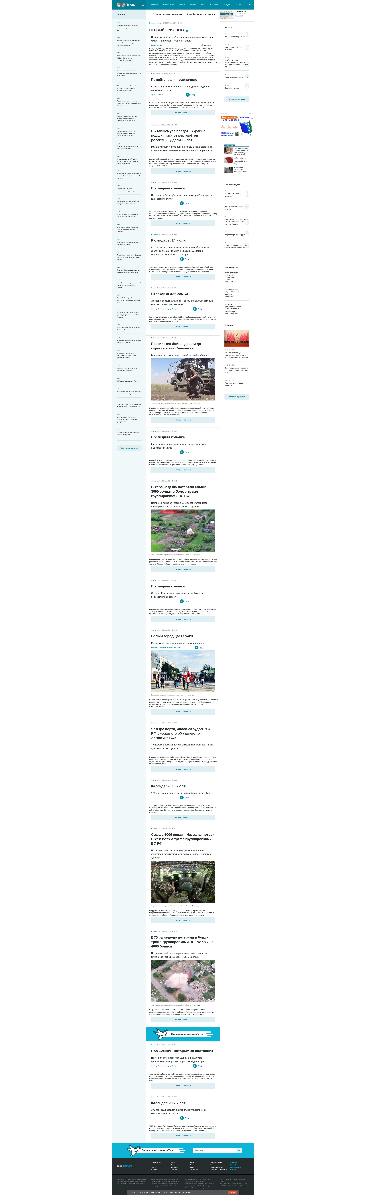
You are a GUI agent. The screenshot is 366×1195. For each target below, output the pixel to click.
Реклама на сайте (216, 1162)
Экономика (174, 1167)
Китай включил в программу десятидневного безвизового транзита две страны (126, 355)
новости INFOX (230, 145)
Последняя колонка (168, 188)
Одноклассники (235, 1167)
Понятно (232, 1192)
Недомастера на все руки (234, 235)
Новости (182, 5)
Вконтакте (233, 1162)
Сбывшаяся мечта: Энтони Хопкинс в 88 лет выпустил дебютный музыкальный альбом (129, 88)
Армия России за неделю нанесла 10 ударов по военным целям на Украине (129, 285)
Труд (192, 95)
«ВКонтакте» (195, 403)
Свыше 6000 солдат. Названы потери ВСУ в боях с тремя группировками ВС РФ (183, 839)
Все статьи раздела (129, 448)
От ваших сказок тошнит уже (167, 14)
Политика (214, 5)
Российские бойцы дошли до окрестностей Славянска (176, 346)
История (154, 1169)
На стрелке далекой (232, 88)
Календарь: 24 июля (168, 240)
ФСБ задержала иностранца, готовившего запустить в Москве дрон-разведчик (127, 419)
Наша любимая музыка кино (235, 37)
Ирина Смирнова (157, 94)
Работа (193, 5)
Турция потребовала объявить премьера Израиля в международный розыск (129, 103)
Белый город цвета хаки (172, 636)
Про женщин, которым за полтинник (182, 1051)
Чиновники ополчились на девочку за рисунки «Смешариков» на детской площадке (129, 176)
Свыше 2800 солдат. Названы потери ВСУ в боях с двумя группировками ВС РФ (129, 300)
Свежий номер (168, 5)
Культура (226, 5)
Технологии (194, 1169)
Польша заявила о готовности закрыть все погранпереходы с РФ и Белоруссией (129, 73)
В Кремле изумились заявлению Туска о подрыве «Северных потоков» (127, 229)
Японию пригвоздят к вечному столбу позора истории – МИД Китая (236, 370)
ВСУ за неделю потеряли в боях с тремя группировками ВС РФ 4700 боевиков (128, 315)
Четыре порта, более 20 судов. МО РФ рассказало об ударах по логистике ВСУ (180, 733)
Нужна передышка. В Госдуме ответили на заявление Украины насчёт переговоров (127, 161)
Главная (154, 5)
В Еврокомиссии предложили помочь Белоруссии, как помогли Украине (236, 222)
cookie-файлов (186, 1192)
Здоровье (193, 1165)
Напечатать (208, 45)
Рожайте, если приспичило (201, 14)
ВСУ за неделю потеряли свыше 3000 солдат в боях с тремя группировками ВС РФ (179, 491)
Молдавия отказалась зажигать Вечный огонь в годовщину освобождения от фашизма (127, 118)
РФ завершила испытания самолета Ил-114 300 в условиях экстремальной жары (128, 58)
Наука (192, 1167)
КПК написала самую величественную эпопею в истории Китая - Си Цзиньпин (236, 355)
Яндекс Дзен (234, 1165)
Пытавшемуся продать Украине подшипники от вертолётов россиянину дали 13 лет (178, 135)
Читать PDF (239, 16)
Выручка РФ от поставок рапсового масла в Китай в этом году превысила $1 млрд (128, 43)
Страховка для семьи (169, 294)
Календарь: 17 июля (168, 1103)
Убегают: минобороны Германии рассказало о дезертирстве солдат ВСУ (128, 28)
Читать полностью (183, 112)
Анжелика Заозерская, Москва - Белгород (166, 647)
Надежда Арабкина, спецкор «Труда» (164, 309)
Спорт (192, 1162)
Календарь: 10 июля (168, 786)
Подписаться (239, 1150)
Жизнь (202, 5)
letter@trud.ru (194, 1190)
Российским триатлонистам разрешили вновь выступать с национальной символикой (127, 133)
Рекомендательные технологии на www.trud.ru (218, 1168)
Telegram (233, 1169)
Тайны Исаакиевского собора (236, 77)
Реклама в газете (215, 1165)
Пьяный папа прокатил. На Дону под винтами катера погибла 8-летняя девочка (129, 257)
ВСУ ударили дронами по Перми (127, 381)
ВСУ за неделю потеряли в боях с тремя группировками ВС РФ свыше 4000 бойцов (182, 941)
